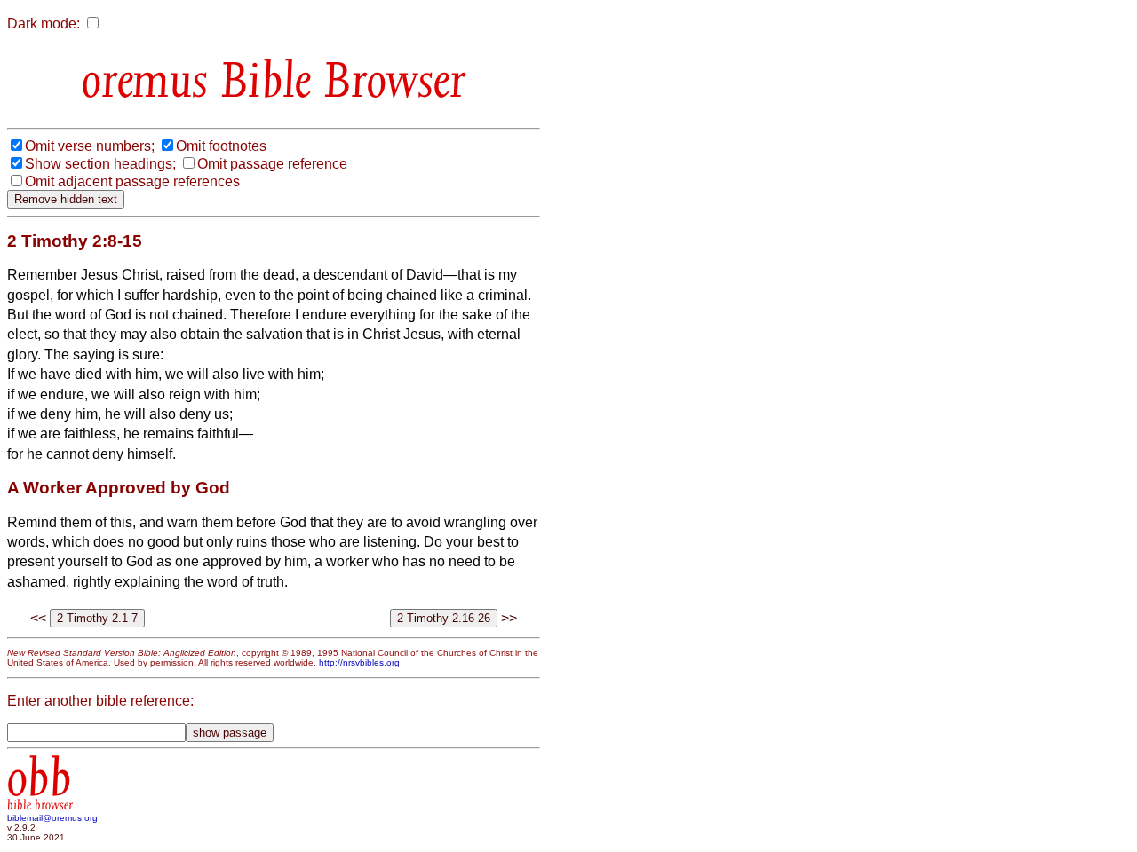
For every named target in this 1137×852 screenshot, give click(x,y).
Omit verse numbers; (90, 146)
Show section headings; (100, 163)
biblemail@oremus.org (52, 818)
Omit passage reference (272, 163)
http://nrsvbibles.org (359, 662)
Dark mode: (43, 23)
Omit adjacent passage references (132, 181)
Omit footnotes (221, 146)
